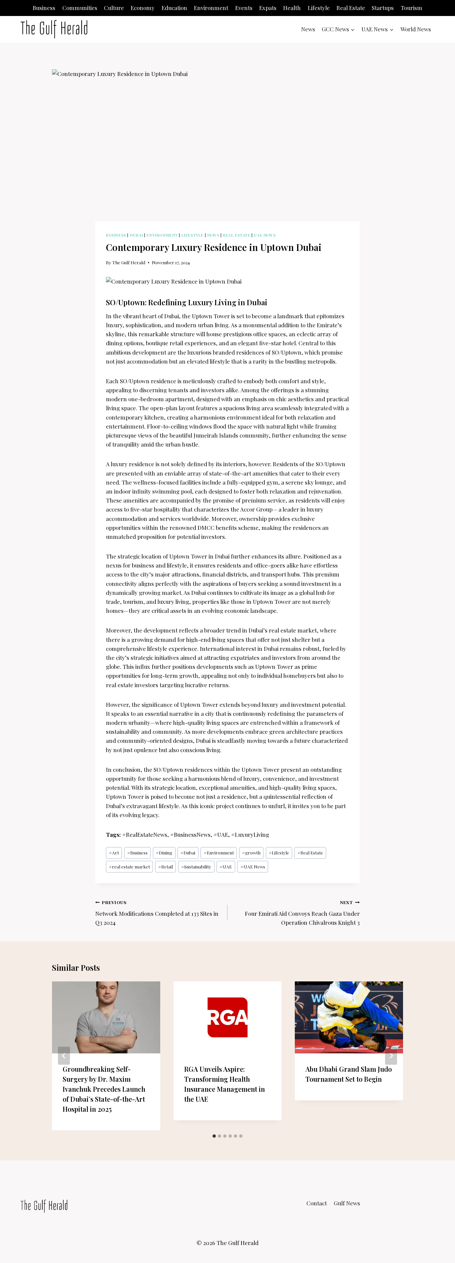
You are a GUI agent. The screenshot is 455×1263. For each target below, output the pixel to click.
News (308, 29)
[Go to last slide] (64, 1056)
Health (292, 7)
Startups (383, 7)
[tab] (214, 1136)
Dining (164, 852)
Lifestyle (319, 7)
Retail (165, 866)
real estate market (129, 866)
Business (44, 7)
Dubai (136, 235)
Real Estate (350, 7)
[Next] (391, 1056)
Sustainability (196, 866)
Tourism (411, 7)
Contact (316, 1203)
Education (174, 7)
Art (114, 852)
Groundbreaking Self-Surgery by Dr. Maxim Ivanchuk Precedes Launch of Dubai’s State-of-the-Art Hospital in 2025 (104, 1088)
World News (415, 29)
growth (251, 852)
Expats (267, 7)
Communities (79, 7)
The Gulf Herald (128, 262)
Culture (114, 7)
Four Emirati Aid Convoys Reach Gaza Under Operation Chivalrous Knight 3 (302, 912)
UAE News (264, 235)
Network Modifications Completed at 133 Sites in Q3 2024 (157, 912)
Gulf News (347, 1203)
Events (243, 7)
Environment (211, 7)
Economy (143, 7)
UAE (226, 866)
